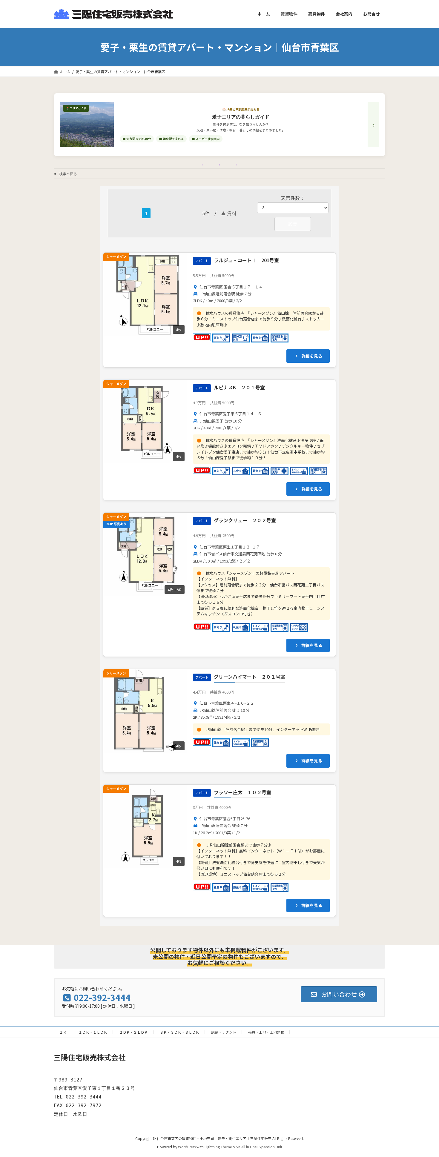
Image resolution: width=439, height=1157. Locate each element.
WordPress (187, 1146)
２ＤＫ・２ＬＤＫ (133, 1032)
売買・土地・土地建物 (266, 1032)
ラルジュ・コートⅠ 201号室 (246, 260)
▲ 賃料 (229, 213)
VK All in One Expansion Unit (259, 1146)
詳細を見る (311, 356)
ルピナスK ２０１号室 (239, 387)
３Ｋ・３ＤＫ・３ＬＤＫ (179, 1032)
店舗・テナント (223, 1032)
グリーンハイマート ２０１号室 (249, 676)
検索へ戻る (68, 173)
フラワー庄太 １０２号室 (242, 792)
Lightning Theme (218, 1146)
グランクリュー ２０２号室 (245, 520)
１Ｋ (63, 1032)
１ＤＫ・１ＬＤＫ (93, 1032)
